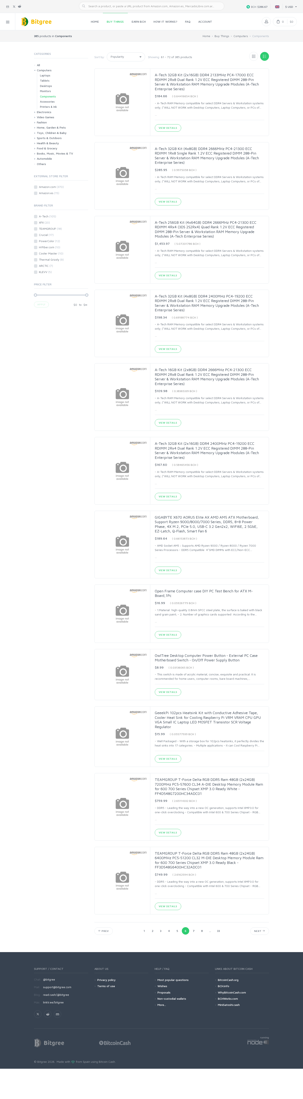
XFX (44, 222)
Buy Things (222, 36)
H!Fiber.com (49, 247)
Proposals (163, 992)
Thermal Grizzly (51, 259)
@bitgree (49, 979)
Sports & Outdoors (49, 138)
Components (48, 96)
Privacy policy (106, 980)
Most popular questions (173, 980)
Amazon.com (51, 187)
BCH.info (223, 986)
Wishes (162, 986)
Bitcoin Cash (107, 1061)
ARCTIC (46, 265)
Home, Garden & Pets (51, 127)
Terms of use (106, 986)
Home (206, 36)
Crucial (46, 235)
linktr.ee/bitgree (53, 1002)
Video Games (45, 117)
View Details (168, 127)
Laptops (45, 75)
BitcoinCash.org (228, 980)
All (38, 65)
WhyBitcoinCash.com (232, 992)
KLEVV (45, 272)
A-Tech (47, 216)
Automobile (44, 158)
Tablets (44, 80)
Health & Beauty (48, 143)
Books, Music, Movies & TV (55, 153)
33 (218, 931)
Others (41, 164)
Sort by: (99, 57)
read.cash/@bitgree (56, 994)
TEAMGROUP (50, 228)
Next (258, 931)
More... (161, 1004)
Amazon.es (49, 193)
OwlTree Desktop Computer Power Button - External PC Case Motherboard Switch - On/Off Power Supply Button (206, 657)
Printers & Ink (48, 106)
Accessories (47, 101)
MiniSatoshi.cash (229, 1004)
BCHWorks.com (228, 998)
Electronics (44, 112)
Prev (105, 931)
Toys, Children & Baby (52, 133)
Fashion (42, 122)
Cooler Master (51, 253)
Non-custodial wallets (171, 998)
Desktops (46, 86)
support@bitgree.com (57, 987)
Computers (241, 36)
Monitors (45, 91)
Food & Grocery (47, 148)
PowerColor (49, 241)
